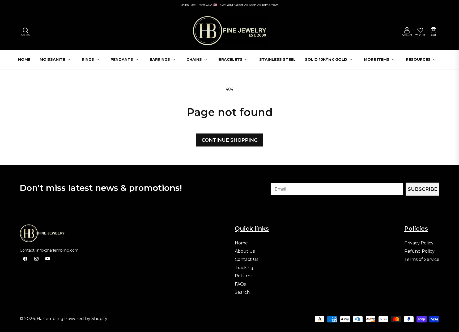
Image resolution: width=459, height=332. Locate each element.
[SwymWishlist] (420, 30)
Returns (243, 276)
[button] (25, 30)
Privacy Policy (419, 243)
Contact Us (246, 259)
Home (241, 243)
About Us (245, 251)
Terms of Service (421, 259)
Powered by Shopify (85, 318)
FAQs (240, 284)
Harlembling (50, 318)
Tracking (244, 268)
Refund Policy (419, 251)
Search (242, 292)
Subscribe (422, 189)
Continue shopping (230, 140)
